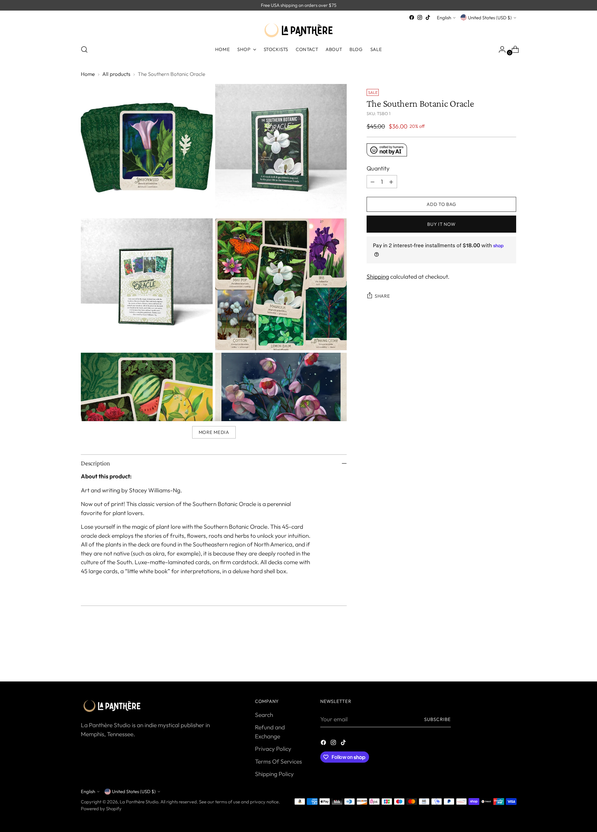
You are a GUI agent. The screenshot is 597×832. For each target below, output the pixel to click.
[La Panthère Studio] (298, 30)
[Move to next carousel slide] (511, 660)
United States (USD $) (490, 18)
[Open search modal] (84, 49)
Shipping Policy (274, 774)
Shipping (378, 276)
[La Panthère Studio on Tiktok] (428, 17)
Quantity (378, 168)
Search (264, 714)
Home (88, 74)
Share (382, 296)
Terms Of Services (278, 761)
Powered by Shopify (101, 808)
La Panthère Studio (139, 802)
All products (116, 74)
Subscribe (437, 719)
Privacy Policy (273, 748)
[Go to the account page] (499, 49)
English (444, 18)
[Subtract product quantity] (372, 181)
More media (214, 432)
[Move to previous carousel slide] (496, 660)
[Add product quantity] (391, 181)
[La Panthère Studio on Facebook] (411, 17)
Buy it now (441, 224)
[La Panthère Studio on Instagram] (420, 17)
